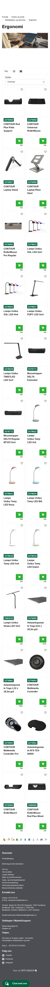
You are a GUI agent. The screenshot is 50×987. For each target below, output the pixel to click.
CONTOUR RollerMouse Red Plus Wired (35, 812)
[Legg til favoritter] (22, 90)
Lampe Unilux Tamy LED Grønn (33, 563)
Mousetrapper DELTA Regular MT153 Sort (12, 439)
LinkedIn (8, 955)
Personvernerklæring (10, 883)
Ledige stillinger (8, 875)
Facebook (9, 959)
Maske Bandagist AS (10, 926)
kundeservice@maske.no (18, 900)
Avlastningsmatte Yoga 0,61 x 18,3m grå (35, 626)
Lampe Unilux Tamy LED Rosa (10, 501)
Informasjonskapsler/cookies (13, 885)
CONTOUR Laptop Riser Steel (34, 189)
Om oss (5, 869)
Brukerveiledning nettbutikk (12, 888)
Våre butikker (7, 872)
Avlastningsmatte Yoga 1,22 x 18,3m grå (12, 688)
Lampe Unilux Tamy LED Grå (33, 439)
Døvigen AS (6, 928)
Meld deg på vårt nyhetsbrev (12, 864)
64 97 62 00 (13, 898)
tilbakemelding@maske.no (26, 915)
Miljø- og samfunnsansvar (12, 877)
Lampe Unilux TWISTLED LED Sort (11, 376)
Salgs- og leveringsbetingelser (13, 880)
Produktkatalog (7, 859)
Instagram (9, 963)
